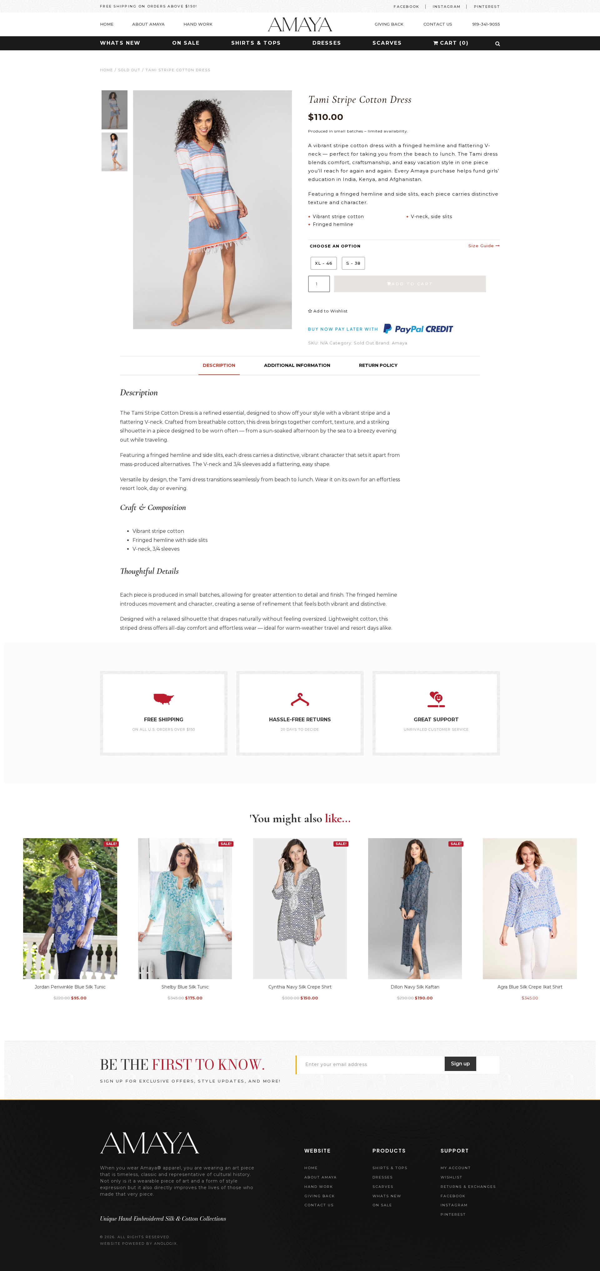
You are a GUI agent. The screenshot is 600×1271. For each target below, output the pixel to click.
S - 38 (353, 263)
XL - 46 (323, 263)
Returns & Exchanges (468, 1186)
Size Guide (482, 245)
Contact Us (319, 1205)
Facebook (406, 6)
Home (106, 70)
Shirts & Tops (256, 43)
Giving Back (319, 1196)
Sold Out (129, 70)
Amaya (400, 342)
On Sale (186, 43)
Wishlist (451, 1177)
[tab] (219, 365)
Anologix (165, 1243)
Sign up (460, 1064)
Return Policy (378, 365)
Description (219, 365)
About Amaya (320, 1177)
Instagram (447, 6)
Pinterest (487, 6)
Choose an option (335, 245)
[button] (497, 43)
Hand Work (318, 1186)
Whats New (120, 43)
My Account (456, 1168)
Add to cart (412, 283)
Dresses (326, 43)
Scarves (387, 43)
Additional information (297, 365)
